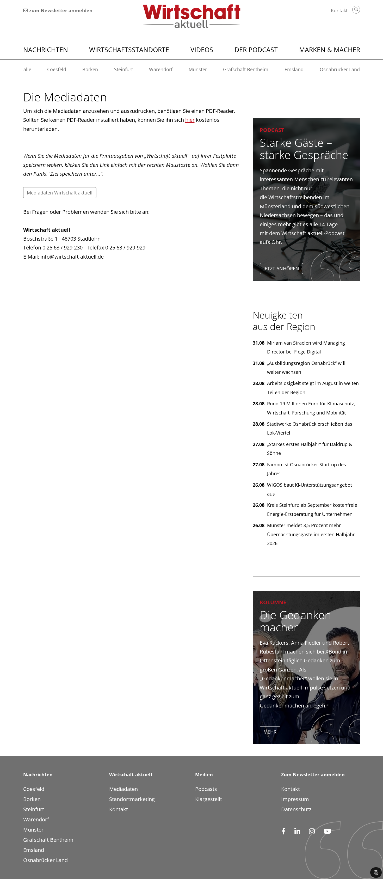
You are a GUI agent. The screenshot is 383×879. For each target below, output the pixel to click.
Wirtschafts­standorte (129, 49)
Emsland (294, 69)
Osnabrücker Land (340, 69)
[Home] (191, 16)
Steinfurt (123, 69)
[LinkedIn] (297, 832)
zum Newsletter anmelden (60, 10)
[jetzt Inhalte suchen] (356, 10)
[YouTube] (327, 832)
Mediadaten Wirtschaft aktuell (59, 193)
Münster (198, 69)
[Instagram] (311, 832)
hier (190, 119)
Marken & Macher (329, 49)
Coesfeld (56, 69)
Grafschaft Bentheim (245, 69)
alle (27, 69)
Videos (201, 49)
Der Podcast (256, 49)
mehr (269, 732)
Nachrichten (45, 49)
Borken (90, 69)
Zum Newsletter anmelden (313, 774)
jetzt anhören (281, 268)
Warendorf (160, 69)
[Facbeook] (283, 832)
